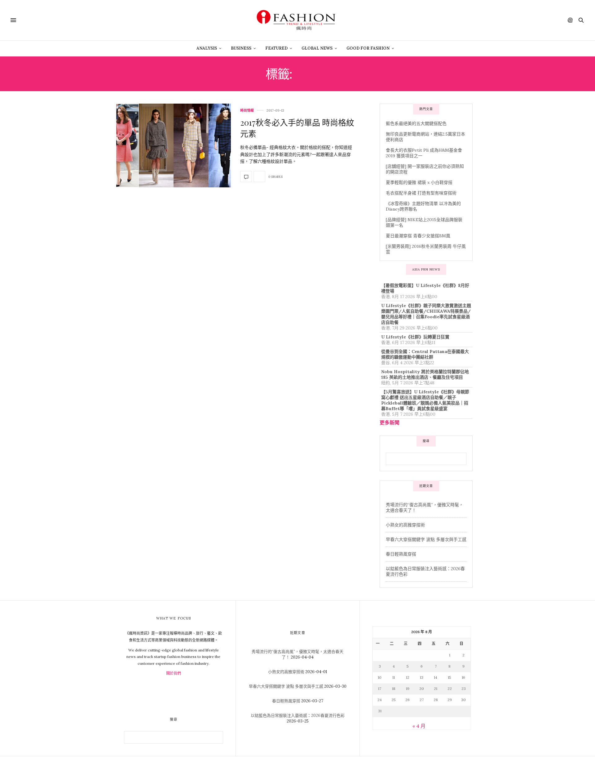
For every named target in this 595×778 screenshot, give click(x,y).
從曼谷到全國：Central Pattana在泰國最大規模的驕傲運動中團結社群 (425, 354)
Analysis (206, 48)
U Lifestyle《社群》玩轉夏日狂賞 (415, 337)
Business (241, 48)
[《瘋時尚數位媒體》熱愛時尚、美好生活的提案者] (297, 20)
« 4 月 (418, 726)
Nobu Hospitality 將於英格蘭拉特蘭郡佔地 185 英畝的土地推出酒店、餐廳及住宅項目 (425, 374)
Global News (317, 48)
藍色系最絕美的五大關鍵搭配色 (416, 123)
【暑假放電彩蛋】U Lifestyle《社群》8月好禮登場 (425, 288)
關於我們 (173, 673)
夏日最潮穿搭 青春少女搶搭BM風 (418, 236)
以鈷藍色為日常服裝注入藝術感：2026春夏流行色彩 (298, 715)
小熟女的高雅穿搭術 (405, 525)
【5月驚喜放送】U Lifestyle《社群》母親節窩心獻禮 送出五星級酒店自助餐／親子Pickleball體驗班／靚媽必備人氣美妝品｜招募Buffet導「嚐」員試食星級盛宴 (425, 400)
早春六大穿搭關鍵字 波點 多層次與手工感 (426, 539)
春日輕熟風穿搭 (401, 554)
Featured (276, 48)
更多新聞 (389, 422)
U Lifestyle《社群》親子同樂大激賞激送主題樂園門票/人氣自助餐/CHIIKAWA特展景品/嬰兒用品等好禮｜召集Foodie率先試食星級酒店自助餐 (426, 314)
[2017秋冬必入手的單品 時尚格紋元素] (173, 145)
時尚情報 (247, 110)
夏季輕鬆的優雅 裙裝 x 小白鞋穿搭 (419, 182)
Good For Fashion (368, 48)
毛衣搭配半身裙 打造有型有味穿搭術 (421, 193)
